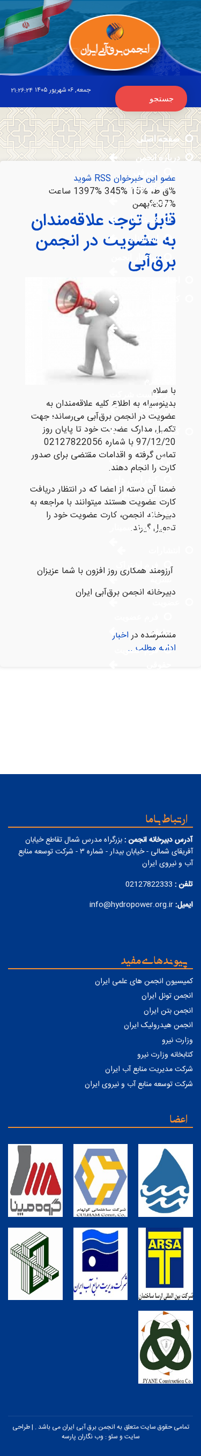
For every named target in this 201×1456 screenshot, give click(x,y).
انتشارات (164, 550)
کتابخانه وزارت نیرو (165, 1055)
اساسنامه (142, 238)
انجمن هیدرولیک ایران (158, 1025)
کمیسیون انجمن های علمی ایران (144, 981)
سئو (113, 1436)
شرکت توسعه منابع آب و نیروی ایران (139, 1084)
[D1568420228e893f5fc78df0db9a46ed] (35, 1264)
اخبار (171, 280)
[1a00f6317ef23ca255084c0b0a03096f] (165, 1180)
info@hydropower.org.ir (131, 904)
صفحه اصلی (158, 138)
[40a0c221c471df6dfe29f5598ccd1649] (35, 1180)
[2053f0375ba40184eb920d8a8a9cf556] (100, 1180)
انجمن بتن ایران (168, 1011)
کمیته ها (144, 219)
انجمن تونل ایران (167, 996)
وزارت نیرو (177, 1040)
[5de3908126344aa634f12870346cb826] (165, 1264)
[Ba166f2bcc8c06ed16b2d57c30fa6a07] (100, 1264)
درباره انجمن (158, 157)
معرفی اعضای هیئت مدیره (149, 186)
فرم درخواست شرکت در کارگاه (140, 394)
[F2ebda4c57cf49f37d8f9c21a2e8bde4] (165, 1347)
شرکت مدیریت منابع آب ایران (149, 1069)
